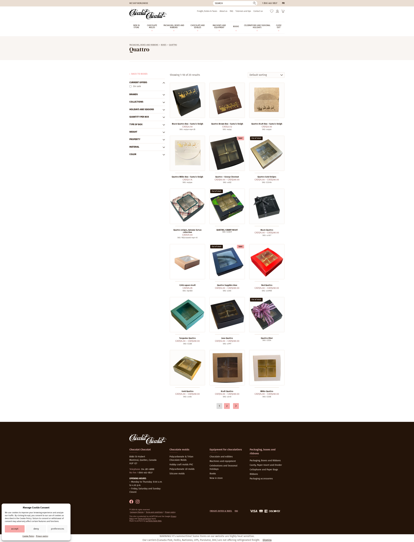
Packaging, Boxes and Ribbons (143, 45)
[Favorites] (271, 12)
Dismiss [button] (267, 540)
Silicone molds (177, 474)
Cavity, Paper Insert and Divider (266, 465)
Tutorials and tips (243, 11)
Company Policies (137, 512)
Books (213, 474)
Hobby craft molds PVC (181, 465)
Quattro (173, 45)
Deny (36, 529)
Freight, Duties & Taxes (207, 11)
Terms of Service (144, 519)
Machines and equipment (223, 461)
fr (283, 3)
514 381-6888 (147, 469)
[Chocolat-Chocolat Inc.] (148, 14)
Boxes (163, 45)
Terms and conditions (154, 512)
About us (223, 11)
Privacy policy (42, 536)
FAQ (231, 11)
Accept (14, 529)
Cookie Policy (28, 536)
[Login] (277, 12)
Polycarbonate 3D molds (182, 469)
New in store (216, 478)
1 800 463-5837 (269, 3)
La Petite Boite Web (154, 521)
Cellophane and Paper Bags (264, 470)
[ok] (254, 3)
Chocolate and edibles (221, 457)
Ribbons (254, 474)
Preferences (57, 529)
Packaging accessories (261, 479)
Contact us (258, 11)
